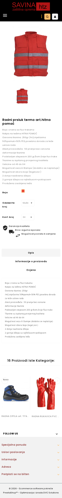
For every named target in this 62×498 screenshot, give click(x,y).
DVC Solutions (51, 492)
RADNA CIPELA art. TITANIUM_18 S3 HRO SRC (16, 416)
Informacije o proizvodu (31, 261)
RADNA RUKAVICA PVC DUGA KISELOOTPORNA (46, 416)
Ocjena (31, 270)
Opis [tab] (31, 252)
